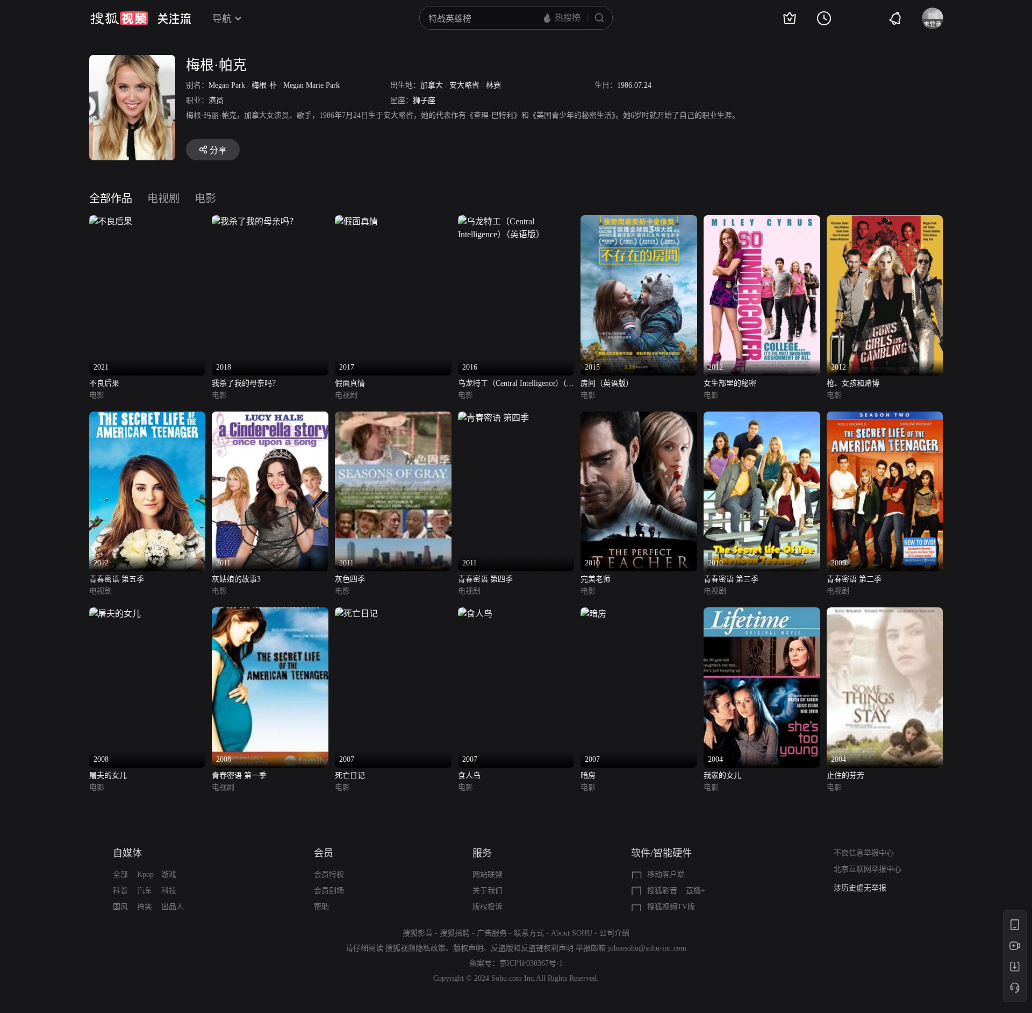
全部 (120, 874)
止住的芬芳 (845, 775)
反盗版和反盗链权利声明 (532, 948)
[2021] (110, 221)
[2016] (516, 221)
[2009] (885, 417)
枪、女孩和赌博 (853, 383)
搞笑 (144, 907)
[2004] (762, 613)
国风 (120, 907)
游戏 (168, 874)
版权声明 (468, 948)
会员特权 (329, 874)
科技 (168, 891)
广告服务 (492, 933)
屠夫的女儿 (108, 775)
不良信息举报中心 (864, 853)
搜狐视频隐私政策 (415, 948)
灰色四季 (350, 579)
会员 (323, 853)
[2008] (115, 613)
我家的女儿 (722, 775)
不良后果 (104, 383)
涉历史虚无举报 (860, 888)
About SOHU (571, 933)
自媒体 (127, 853)
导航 (222, 19)
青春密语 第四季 (485, 579)
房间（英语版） (606, 383)
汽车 (144, 891)
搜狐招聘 (455, 933)
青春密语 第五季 (116, 579)
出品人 (172, 907)
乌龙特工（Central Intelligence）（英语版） (516, 384)
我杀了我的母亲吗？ (246, 383)
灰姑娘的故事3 (236, 579)
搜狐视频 (119, 18)
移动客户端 (666, 874)
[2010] (638, 417)
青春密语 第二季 (854, 579)
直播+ (695, 891)
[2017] (356, 221)
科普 (120, 891)
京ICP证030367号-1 (531, 963)
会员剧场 (329, 891)
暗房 (588, 775)
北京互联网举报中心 (867, 869)
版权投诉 (487, 907)
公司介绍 (614, 933)
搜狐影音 (662, 891)
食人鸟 (469, 775)
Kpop (145, 874)
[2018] (255, 221)
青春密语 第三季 (731, 579)
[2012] (762, 221)
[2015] (638, 221)
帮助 (321, 907)
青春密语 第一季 (239, 775)
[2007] (356, 613)
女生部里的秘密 (730, 383)
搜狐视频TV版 (671, 907)
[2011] (270, 417)
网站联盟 (487, 874)
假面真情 (350, 383)
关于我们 (487, 891)
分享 (218, 150)
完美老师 (595, 579)
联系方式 (529, 933)
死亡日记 (350, 775)
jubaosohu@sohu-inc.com (647, 948)
